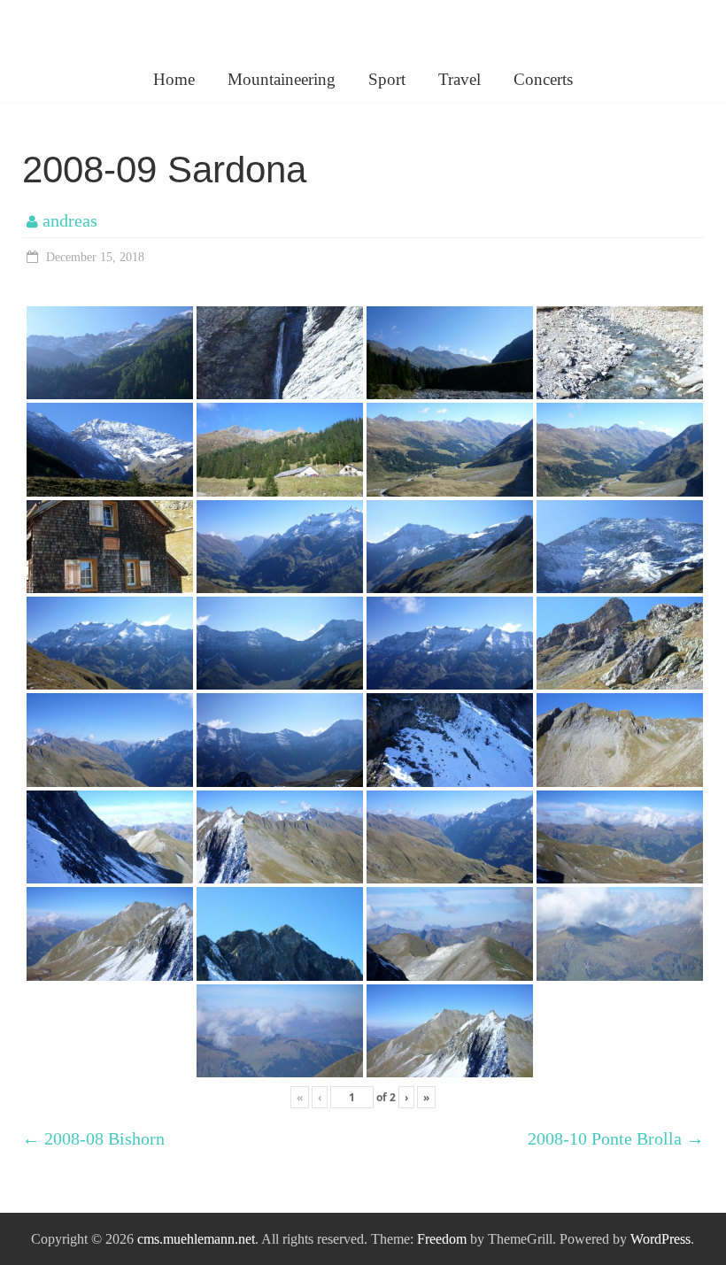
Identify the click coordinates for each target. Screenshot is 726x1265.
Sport (386, 79)
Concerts (543, 79)
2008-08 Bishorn (93, 1138)
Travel (459, 79)
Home (174, 79)
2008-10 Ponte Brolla (616, 1138)
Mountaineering (282, 79)
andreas (69, 220)
